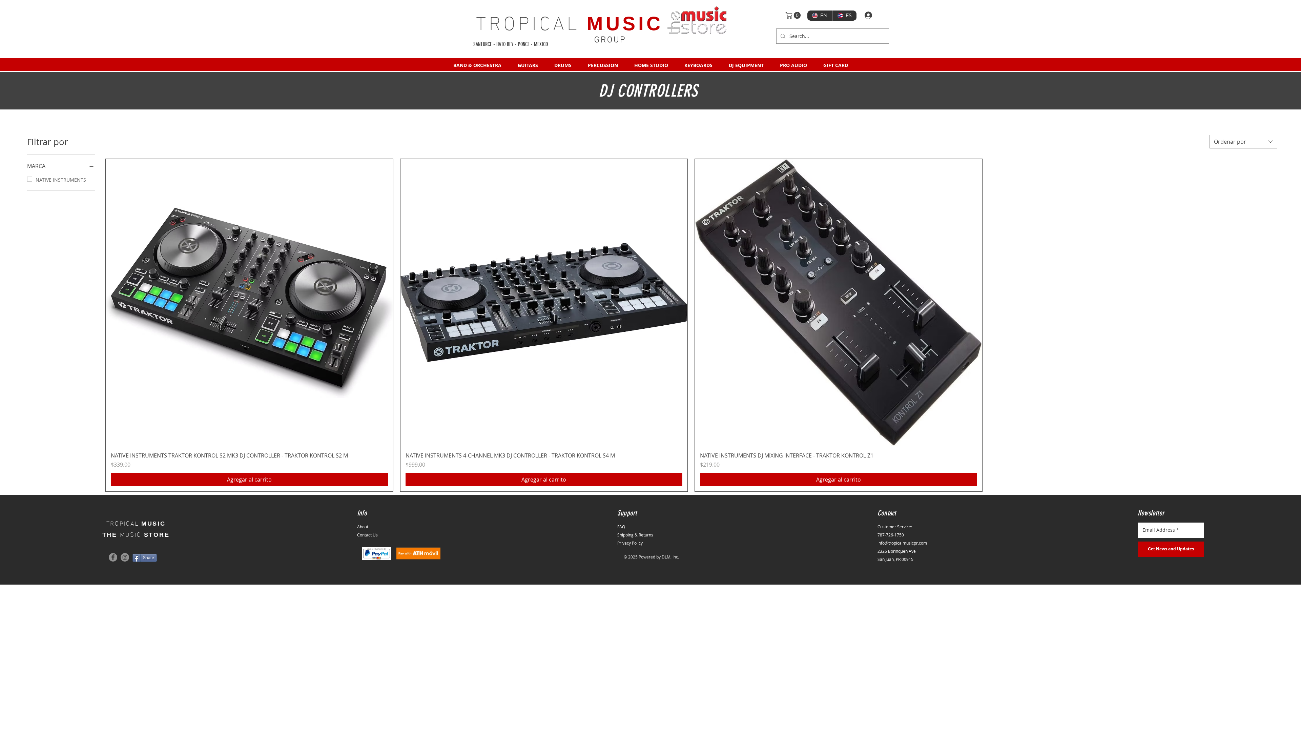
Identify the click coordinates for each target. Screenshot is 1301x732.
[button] (793, 15)
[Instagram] (125, 557)
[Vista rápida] (249, 302)
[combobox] (1243, 141)
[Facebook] (113, 557)
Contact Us (367, 534)
